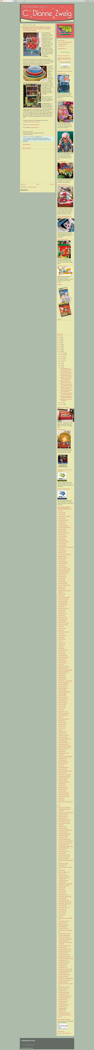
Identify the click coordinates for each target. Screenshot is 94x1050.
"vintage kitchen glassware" (64, 971)
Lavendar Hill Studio (63, 655)
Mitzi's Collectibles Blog (64, 671)
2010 (60, 349)
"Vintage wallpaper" (63, 844)
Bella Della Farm (62, 552)
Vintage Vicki (61, 798)
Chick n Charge (62, 565)
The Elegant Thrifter (63, 758)
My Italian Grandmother (64, 682)
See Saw (60, 729)
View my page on (63, 55)
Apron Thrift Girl (62, 538)
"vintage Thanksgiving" (63, 935)
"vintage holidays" (62, 963)
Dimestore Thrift (62, 587)
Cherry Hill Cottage (63, 563)
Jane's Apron (61, 633)
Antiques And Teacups (63, 532)
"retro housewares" (63, 900)
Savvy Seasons (62, 728)
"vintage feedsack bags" (64, 956)
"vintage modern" (62, 981)
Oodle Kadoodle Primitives (64, 691)
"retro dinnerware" (62, 894)
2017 (60, 337)
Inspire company (62, 628)
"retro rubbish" (62, 910)
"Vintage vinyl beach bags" (64, 842)
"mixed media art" (62, 863)
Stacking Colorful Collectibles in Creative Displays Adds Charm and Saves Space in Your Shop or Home (37, 28)
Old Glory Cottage (62, 689)
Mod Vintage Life (62, 675)
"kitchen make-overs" (63, 856)
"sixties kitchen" (62, 923)
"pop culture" (61, 873)
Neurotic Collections (63, 686)
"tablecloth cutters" (63, 925)
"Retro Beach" (62, 826)
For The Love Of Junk (63, 599)
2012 (60, 346)
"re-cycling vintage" (63, 875)
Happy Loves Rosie (63, 617)
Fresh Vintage (62, 606)
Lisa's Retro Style (62, 659)
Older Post (52, 184)
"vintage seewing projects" (64, 995)
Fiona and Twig (62, 593)
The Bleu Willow (62, 751)
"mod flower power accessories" (65, 867)
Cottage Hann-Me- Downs (64, 570)
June (61, 363)
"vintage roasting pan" (63, 992)
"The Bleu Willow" (62, 831)
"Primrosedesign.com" (63, 821)
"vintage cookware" (63, 928)
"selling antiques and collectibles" (66, 918)
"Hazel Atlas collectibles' (64, 807)
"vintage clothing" (62, 952)
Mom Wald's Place (63, 679)
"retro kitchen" (62, 905)
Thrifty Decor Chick (63, 772)
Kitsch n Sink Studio (63, 650)
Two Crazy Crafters (63, 780)
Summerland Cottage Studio (65, 738)
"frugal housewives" (63, 851)
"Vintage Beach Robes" (64, 839)
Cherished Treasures (63, 561)
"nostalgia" (61, 870)
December (62, 353)
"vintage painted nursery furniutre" (66, 983)
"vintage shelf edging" (63, 997)
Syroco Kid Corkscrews (64, 744)
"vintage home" (62, 965)
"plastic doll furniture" (63, 872)
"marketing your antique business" (66, 860)
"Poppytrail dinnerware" (64, 819)
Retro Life (61, 717)
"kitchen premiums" (63, 858)
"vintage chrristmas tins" (64, 951)
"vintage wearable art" (63, 1013)
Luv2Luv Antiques (62, 662)
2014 (60, 342)
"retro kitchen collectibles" (64, 901)
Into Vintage (61, 630)
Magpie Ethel (61, 664)
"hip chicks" (61, 853)
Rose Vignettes (62, 720)
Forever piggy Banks (63, 602)
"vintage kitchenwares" (63, 974)
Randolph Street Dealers (64, 713)
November (62, 354)
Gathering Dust (62, 611)
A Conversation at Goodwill (64, 516)
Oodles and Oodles (63, 693)
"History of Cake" (62, 814)
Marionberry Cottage (63, 668)
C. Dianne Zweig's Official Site (65, 42)
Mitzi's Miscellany (62, 673)
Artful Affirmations (62, 539)
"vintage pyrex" (62, 990)
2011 (60, 348)
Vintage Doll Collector (63, 787)
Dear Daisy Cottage (63, 583)
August (61, 360)
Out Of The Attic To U (63, 697)
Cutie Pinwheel (62, 579)
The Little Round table (63, 761)
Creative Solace (62, 578)
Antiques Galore (62, 534)
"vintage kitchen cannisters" (65, 969)
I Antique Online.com (63, 44)
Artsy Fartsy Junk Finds (64, 541)
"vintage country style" (63, 954)
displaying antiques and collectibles (30, 139)
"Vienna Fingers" (62, 837)
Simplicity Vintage (62, 731)
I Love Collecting (62, 621)
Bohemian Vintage (62, 556)
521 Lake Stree (62, 514)
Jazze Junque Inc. (63, 635)
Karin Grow (61, 646)
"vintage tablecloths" (63, 1004)
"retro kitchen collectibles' (64, 903)
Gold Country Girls (63, 613)
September (62, 358)
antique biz (28, 138)
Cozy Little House (62, 574)
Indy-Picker (61, 626)
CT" (59, 1016)
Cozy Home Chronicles (63, 572)
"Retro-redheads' (62, 828)
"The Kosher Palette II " (64, 833)
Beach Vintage (62, 549)
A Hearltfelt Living (62, 521)
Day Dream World (62, 581)
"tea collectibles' (62, 926)
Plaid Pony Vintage (63, 702)
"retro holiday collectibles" (64, 896)
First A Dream (61, 595)
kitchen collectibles (43, 139)
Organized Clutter (62, 695)
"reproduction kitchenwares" (64, 883)
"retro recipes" (62, 909)
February (62, 404)
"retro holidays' (62, 898)
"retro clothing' (62, 891)
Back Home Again (62, 545)
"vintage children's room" (64, 949)
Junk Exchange (62, 639)
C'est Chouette (62, 559)
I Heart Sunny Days (63, 619)
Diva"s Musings (62, 588)
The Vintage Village (63, 769)
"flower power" (62, 849)
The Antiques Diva (62, 749)
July (61, 361)
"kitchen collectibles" (63, 855)
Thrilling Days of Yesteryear (64, 774)
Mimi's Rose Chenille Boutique (65, 669)
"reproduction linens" (63, 885)
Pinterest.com (62, 45)
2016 (60, 339)
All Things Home (62, 530)
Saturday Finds (62, 726)
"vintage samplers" (63, 994)
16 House (61, 510)
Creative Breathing (63, 576)
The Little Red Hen (63, 760)
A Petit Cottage (62, 523)
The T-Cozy (61, 765)
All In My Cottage (62, 529)
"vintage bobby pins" (63, 940)
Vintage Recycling (62, 790)
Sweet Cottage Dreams (64, 742)
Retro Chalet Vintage (63, 715)
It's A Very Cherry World (64, 631)
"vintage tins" (61, 1011)
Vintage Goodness (63, 789)
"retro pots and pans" (63, 907)
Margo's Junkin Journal (63, 666)
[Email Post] (41, 136)
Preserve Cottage (62, 704)
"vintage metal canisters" (64, 980)
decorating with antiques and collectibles (40, 138)
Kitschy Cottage (62, 653)
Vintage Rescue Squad (63, 792)
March (61, 402)
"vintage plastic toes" (63, 986)
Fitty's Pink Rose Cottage (64, 597)
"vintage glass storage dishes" (65, 958)
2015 (60, 341)
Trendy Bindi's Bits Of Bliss (64, 776)
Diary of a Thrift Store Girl (64, 585)
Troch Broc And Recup (63, 778)
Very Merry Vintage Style (64, 781)
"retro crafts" (61, 892)
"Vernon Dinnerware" (63, 835)
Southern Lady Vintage (63, 735)
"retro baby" (61, 887)
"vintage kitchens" (62, 972)
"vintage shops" (62, 999)
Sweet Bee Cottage (63, 740)
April (61, 367)
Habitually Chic (62, 615)
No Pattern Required (63, 688)
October (62, 356)
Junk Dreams (61, 637)
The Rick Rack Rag (63, 763)
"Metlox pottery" (62, 818)
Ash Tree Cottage (62, 543)
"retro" (60, 916)
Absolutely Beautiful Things (64, 527)
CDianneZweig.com (35, 127)
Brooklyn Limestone (63, 558)
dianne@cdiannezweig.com (34, 124)
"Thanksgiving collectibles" (64, 830)
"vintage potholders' (63, 988)
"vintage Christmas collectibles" (65, 930)
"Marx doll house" (62, 816)
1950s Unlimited (62, 512)
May (61, 365)
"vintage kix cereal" (63, 976)
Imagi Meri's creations (63, 624)
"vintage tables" (62, 1006)
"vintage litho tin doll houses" (65, 978)
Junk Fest (61, 640)
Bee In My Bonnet (62, 550)
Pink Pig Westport (62, 700)
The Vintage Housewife (64, 767)
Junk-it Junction (62, 642)
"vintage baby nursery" (63, 937)
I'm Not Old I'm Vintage (64, 622)
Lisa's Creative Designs (64, 657)
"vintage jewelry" (62, 967)
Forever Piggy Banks (63, 601)
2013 (60, 344)
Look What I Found (63, 660)
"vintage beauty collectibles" (65, 938)
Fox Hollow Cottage (63, 604)
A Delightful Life (62, 518)
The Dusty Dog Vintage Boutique (66, 756)
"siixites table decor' (63, 921)
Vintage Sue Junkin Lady (64, 796)
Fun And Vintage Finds (63, 608)
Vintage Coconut (62, 785)
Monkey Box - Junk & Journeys (65, 680)
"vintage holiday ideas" (63, 961)
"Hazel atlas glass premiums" (65, 812)
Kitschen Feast (62, 651)
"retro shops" (61, 912)
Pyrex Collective (62, 708)
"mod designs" (62, 865)
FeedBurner (68, 67)
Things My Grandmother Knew (65, 771)
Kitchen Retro (61, 648)
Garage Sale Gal (62, 610)
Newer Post (23, 184)
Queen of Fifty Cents (63, 711)
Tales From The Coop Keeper (65, 746)
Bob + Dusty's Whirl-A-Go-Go (65, 554)
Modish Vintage (62, 677)
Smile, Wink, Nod (62, 733)
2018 (60, 335)
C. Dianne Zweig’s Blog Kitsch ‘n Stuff (31, 121)
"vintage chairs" (62, 947)
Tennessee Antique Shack (64, 747)
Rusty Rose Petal (62, 724)
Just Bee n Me (62, 644)
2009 (60, 351)
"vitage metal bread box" (64, 1014)
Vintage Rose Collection (64, 794)
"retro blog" (61, 889)
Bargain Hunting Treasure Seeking (66, 547)
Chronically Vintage (63, 567)
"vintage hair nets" (62, 960)
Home (38, 184)
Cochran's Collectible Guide (64, 568)
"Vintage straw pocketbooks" (65, 841)
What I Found (61, 799)
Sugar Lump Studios (63, 737)
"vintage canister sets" (63, 945)
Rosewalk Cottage (62, 722)
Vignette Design (62, 783)
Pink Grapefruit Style (63, 698)
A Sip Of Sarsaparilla (63, 525)
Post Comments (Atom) (32, 187)
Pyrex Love (61, 709)
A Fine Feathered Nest (63, 520)
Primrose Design (62, 706)
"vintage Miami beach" (63, 933)
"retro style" (61, 914)
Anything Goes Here (63, 536)
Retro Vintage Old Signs (64, 718)
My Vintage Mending (63, 684)
